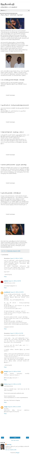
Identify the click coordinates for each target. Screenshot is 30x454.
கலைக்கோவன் (7, 292)
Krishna (6, 384)
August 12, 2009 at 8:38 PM (15, 281)
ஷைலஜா (5, 406)
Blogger (17, 452)
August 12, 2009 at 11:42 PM (16, 333)
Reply (5, 276)
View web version (15, 440)
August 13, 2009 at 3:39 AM (14, 371)
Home (15, 437)
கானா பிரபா (9, 444)
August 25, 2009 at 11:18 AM (14, 406)
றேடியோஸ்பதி (7, 4)
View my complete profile (10, 449)
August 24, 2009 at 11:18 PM (14, 384)
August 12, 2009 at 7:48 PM (16, 258)
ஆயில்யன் (6, 281)
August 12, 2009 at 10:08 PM (17, 292)
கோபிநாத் (6, 371)
